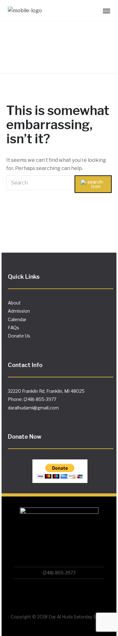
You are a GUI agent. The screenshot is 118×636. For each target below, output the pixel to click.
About (14, 302)
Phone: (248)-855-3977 (32, 399)
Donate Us (19, 335)
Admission (19, 311)
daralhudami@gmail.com (33, 407)
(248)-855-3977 (59, 572)
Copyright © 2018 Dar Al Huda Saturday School (59, 616)
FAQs (13, 327)
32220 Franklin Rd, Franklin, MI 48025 (46, 391)
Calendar (17, 319)
